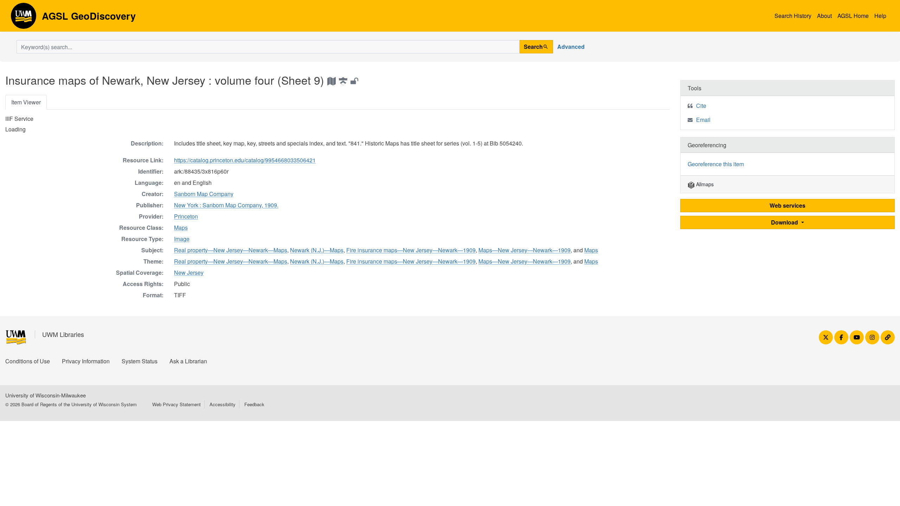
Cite (701, 106)
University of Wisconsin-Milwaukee (45, 395)
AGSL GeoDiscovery (23, 18)
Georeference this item (716, 164)
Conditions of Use (27, 361)
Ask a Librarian (188, 361)
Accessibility (223, 404)
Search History (792, 16)
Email (703, 120)
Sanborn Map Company (203, 194)
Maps (181, 227)
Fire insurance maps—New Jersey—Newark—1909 (411, 250)
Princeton (186, 216)
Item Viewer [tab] (26, 102)
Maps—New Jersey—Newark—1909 (524, 250)
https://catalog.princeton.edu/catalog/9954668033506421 (245, 160)
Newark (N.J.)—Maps (316, 250)
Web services (787, 205)
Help (880, 16)
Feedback (254, 404)
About (824, 16)
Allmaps (704, 184)
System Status (140, 361)
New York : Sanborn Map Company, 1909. (226, 205)
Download (785, 222)
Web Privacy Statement (176, 404)
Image (181, 239)
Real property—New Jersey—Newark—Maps (230, 250)
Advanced (571, 47)
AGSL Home (853, 16)
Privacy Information (86, 361)
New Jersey (189, 272)
